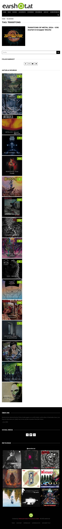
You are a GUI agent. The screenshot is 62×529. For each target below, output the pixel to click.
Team (13, 523)
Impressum (27, 523)
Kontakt (19, 523)
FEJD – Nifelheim (12, 276)
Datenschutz (36, 523)
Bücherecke (38, 12)
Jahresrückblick (54, 12)
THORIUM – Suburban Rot (12, 379)
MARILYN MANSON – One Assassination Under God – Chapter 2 (12, 397)
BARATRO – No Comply (12, 214)
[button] (12, 459)
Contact (46, 12)
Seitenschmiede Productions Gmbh (29, 518)
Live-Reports (22, 12)
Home (4, 12)
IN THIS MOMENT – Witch (12, 152)
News (9, 12)
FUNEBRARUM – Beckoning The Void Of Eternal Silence (12, 109)
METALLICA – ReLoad (12, 132)
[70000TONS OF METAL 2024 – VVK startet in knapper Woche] (13, 36)
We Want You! (46, 523)
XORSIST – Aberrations (12, 235)
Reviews (14, 12)
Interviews (31, 12)
